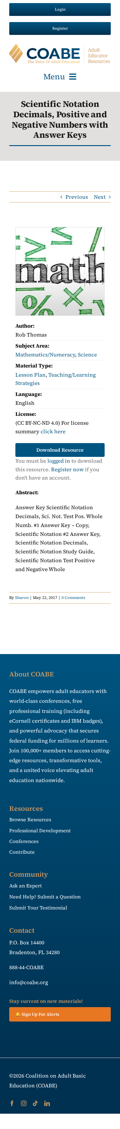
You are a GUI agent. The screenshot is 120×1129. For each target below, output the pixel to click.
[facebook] (12, 1103)
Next (100, 197)
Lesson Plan (30, 374)
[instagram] (23, 1103)
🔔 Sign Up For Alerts (37, 1014)
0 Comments (73, 597)
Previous (77, 197)
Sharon (22, 597)
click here (53, 431)
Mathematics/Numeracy (45, 354)
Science (87, 354)
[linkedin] (47, 1103)
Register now (67, 469)
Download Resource (60, 449)
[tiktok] (35, 1103)
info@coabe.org (28, 982)
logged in (58, 461)
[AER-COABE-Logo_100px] (60, 46)
